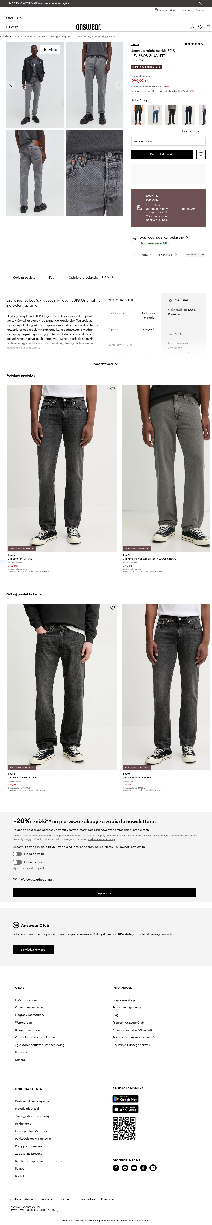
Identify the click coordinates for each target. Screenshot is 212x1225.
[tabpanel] (106, 325)
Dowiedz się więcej (33, 950)
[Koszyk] (208, 26)
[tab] (91, 277)
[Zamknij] (200, 3)
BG (12, 1210)
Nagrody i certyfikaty (29, 1015)
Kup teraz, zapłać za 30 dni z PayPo (39, 1161)
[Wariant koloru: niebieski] (155, 115)
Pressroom (22, 1052)
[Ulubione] (200, 26)
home (11, 36)
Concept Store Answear (31, 1131)
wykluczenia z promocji (101, 839)
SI (42, 1210)
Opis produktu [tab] (24, 277)
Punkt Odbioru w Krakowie (33, 1139)
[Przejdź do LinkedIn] (153, 1168)
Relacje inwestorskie (29, 1030)
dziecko (12, 27)
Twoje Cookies (86, 1198)
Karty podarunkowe (28, 1146)
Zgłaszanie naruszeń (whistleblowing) (40, 1045)
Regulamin (46, 1198)
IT (33, 1210)
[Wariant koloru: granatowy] (138, 115)
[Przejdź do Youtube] (134, 1168)
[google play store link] (125, 1099)
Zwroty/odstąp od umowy (32, 1116)
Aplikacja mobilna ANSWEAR (132, 1030)
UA (47, 1210)
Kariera (20, 1060)
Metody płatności (27, 1109)
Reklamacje (23, 1123)
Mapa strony (109, 1198)
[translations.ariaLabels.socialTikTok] (143, 1168)
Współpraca (23, 1022)
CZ (19, 1210)
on (19, 18)
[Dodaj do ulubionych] (201, 154)
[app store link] (125, 1108)
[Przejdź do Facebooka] (116, 1168)
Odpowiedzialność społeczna (35, 1037)
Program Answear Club (128, 1022)
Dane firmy (65, 1198)
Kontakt (20, 1176)
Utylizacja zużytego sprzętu (131, 1045)
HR (26, 1210)
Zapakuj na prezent (28, 1153)
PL (35, 1210)
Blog (116, 1015)
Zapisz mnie (104, 893)
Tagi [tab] (52, 277)
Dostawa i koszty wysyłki (32, 1101)
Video (53, 50)
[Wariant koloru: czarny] (171, 115)
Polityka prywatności (20, 1198)
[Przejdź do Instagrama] (125, 1168)
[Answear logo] (88, 27)
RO (39, 1210)
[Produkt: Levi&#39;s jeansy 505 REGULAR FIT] (62, 687)
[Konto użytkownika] (192, 26)
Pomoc (19, 1168)
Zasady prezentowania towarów (134, 1037)
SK (44, 1210)
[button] (168, 141)
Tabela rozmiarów (194, 131)
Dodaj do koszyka (162, 154)
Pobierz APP (188, 209)
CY (16, 1210)
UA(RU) (53, 1210)
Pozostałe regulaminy (127, 1007)
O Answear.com (26, 1000)
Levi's (135, 44)
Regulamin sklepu (124, 1000)
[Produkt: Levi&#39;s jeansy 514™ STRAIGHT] (62, 468)
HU (30, 1210)
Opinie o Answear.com (30, 1007)
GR (23, 1210)
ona (9, 18)
